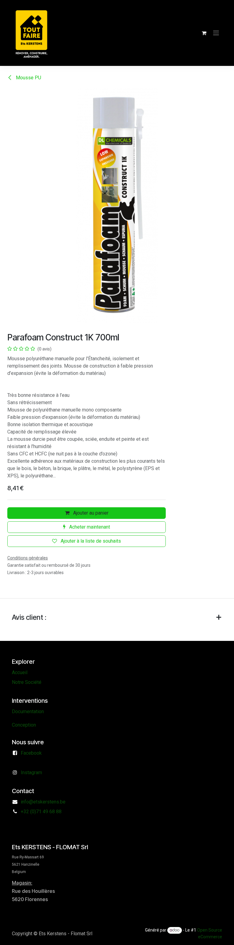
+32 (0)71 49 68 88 (41, 811)
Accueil (19, 672)
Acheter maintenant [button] (89, 527)
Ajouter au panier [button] (90, 513)
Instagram (31, 772)
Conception (24, 725)
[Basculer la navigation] (216, 33)
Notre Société (26, 682)
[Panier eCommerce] (204, 33)
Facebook (31, 753)
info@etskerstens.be (43, 802)
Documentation (28, 711)
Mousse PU (28, 78)
